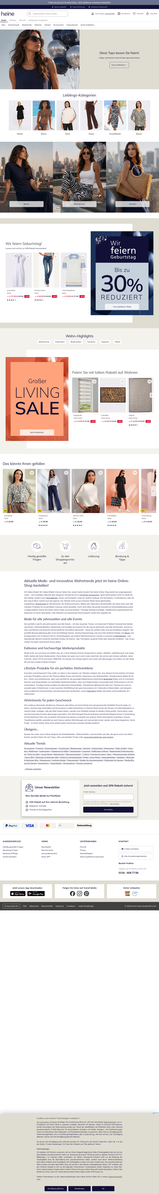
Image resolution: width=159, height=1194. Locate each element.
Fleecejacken (73, 760)
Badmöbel (107, 679)
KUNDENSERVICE (12, 841)
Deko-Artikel (121, 748)
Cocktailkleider (119, 636)
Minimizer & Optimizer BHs (47, 757)
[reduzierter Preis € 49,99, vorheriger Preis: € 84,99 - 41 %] (46, 270)
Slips (109, 754)
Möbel (117, 342)
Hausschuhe (97, 748)
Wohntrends (40, 604)
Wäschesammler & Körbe (124, 754)
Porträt (83, 847)
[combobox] (52, 13)
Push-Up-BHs (34, 754)
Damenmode (13, 25)
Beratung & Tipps (10, 850)
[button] (85, 270)
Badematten (76, 342)
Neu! (3, 25)
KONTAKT (124, 841)
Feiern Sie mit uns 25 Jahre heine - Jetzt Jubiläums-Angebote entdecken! (79, 2)
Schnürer (87, 748)
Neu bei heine (47, 850)
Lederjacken (44, 751)
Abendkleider (52, 598)
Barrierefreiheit (47, 906)
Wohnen (12, 20)
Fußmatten (60, 342)
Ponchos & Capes (98, 754)
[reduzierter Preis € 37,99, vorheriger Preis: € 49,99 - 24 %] (19, 270)
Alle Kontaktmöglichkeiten (135, 856)
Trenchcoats (64, 748)
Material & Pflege (10, 853)
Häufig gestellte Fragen (13, 847)
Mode (3, 20)
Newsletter (46, 847)
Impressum (60, 906)
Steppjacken (75, 751)
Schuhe (47, 25)
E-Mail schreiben (130, 849)
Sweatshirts (43, 763)
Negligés (121, 757)
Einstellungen (80, 1189)
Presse (83, 850)
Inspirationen (72, 25)
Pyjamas (39, 748)
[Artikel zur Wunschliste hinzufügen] (28, 256)
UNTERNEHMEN (88, 841)
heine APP (45, 857)
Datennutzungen (110, 1122)
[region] (79, 1154)
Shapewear (109, 748)
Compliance (71, 906)
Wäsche (38, 25)
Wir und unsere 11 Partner (47, 1122)
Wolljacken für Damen (113, 760)
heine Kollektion (87, 25)
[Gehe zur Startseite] (7, 13)
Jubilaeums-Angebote (38, 20)
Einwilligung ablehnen (56, 1189)
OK (103, 1189)
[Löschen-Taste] (66, 14)
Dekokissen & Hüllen (60, 751)
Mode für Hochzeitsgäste (71, 757)
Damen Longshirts (84, 763)
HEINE (44, 841)
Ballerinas (33, 751)
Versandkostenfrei (49, 853)
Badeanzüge (76, 748)
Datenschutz (34, 906)
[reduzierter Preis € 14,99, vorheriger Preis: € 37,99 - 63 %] (85, 395)
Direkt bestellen (9, 857)
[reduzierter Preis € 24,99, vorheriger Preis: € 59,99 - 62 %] (140, 395)
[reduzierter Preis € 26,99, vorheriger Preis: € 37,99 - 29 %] (74, 270)
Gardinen (91, 342)
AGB (24, 906)
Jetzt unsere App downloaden (27, 888)
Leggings (86, 751)
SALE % (22, 20)
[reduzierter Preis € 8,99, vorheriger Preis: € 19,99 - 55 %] (113, 395)
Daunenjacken (51, 748)
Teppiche (105, 342)
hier (93, 1134)
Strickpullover (69, 763)
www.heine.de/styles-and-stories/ (98, 737)
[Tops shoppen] (40, 59)
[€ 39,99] (88, 491)
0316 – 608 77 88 (128, 872)
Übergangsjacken (73, 754)
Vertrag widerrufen (11, 906)
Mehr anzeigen (114, 804)
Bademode (27, 25)
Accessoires (58, 25)
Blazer (127, 633)
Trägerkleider (56, 763)
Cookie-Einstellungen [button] (86, 906)
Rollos (86, 757)
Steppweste (45, 760)
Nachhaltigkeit (86, 853)
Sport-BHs (29, 757)
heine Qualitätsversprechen (92, 857)
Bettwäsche (44, 342)
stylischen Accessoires (89, 595)
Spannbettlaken (109, 757)
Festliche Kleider (59, 760)
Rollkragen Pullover (100, 751)
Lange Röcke (46, 754)
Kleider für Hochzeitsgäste (91, 760)
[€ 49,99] (122, 491)
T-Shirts (85, 754)
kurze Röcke (95, 757)
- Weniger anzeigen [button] (32, 769)
